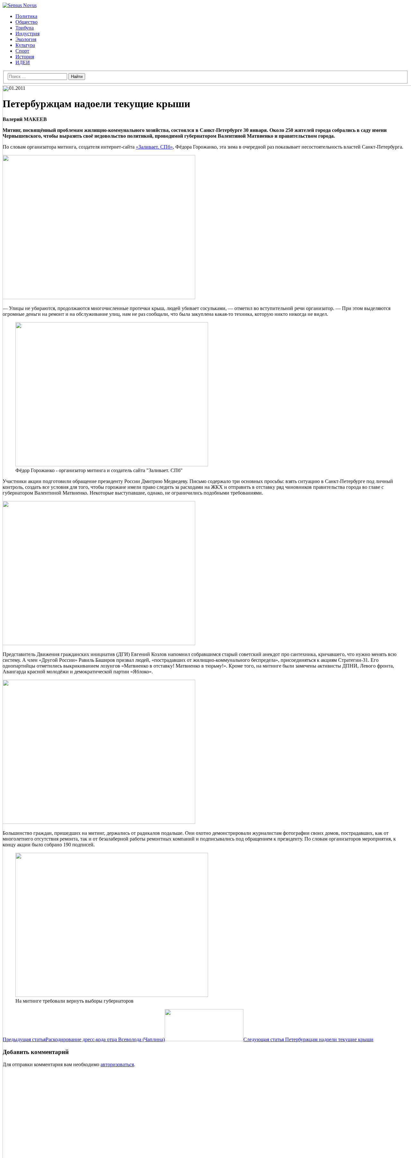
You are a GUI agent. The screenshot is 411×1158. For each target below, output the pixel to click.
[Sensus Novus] (20, 5)
